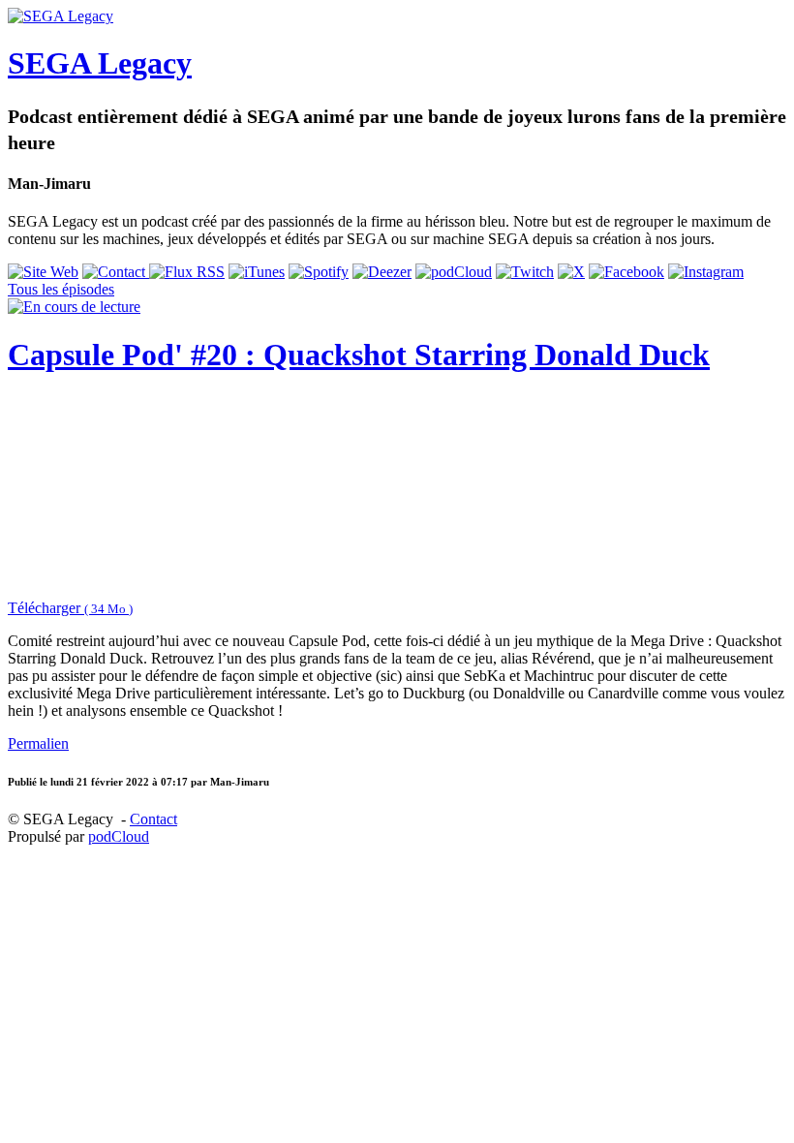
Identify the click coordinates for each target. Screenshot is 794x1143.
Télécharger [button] (70, 608)
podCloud (118, 836)
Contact (153, 819)
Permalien (38, 743)
